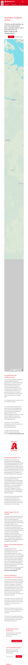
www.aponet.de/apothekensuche (16, 433)
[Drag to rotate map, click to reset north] (6, 44)
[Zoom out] (6, 43)
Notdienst (7, 4)
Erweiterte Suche (19, 36)
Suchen (11, 36)
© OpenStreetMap (18, 370)
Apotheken (14, 4)
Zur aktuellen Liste (17, 641)
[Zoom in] (6, 41)
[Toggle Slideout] (23, 2)
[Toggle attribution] (22, 370)
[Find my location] (22, 41)
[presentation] (23, 4)
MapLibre (12, 370)
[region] (14, 205)
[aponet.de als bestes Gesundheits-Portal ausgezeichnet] (2, 3)
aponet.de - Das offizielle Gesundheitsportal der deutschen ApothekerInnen (10, 1)
